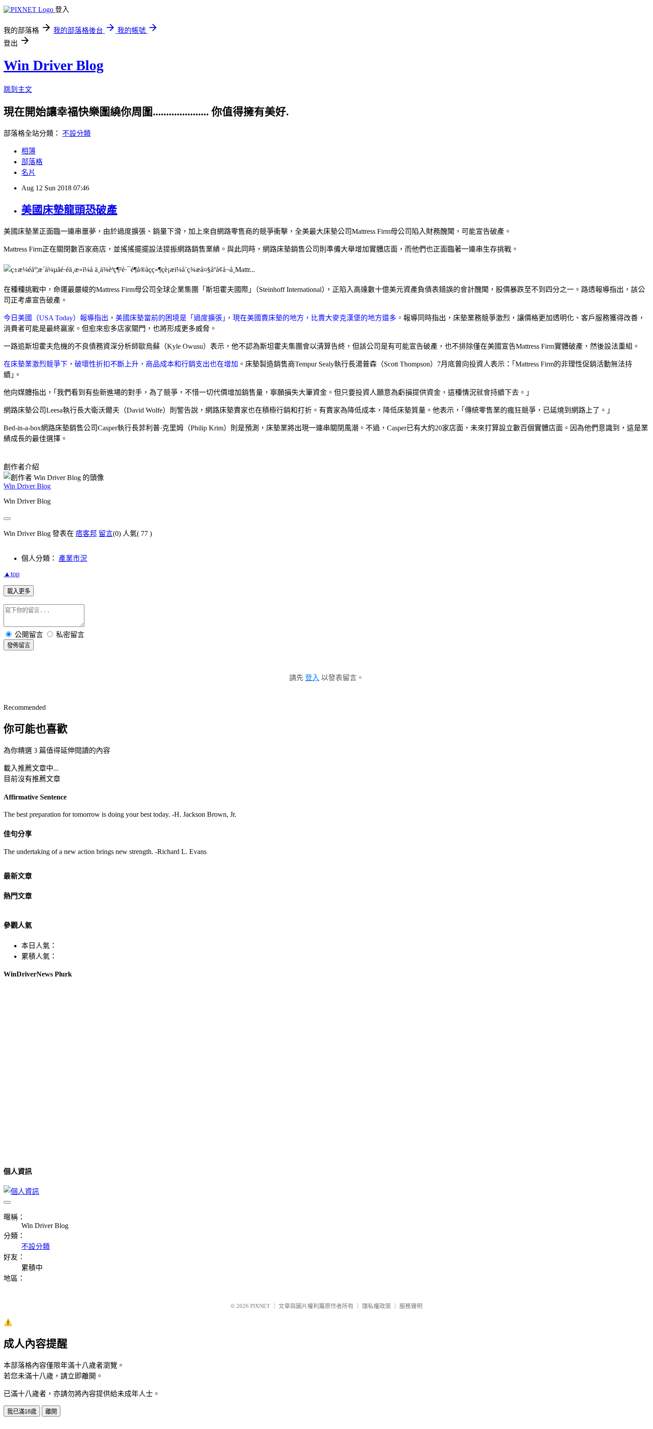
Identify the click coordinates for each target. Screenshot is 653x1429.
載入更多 (18, 591)
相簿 (28, 151)
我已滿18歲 (21, 1411)
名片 (28, 172)
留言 (106, 533)
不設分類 (76, 133)
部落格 (32, 161)
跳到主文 (18, 89)
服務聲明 (410, 1306)
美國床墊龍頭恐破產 (69, 210)
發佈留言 (18, 645)
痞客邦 (86, 533)
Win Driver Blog (54, 65)
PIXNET (260, 1306)
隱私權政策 (376, 1306)
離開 (51, 1411)
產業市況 (73, 558)
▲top (12, 574)
